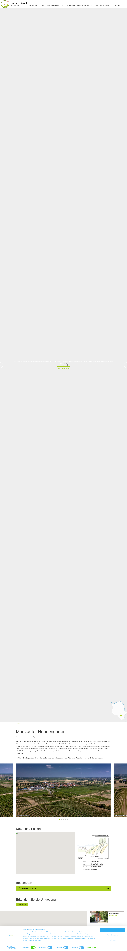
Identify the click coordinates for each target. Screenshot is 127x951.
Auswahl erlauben (112, 935)
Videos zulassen (63, 368)
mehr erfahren (107, 917)
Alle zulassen (113, 930)
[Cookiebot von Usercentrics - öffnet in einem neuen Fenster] (11, 947)
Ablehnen (113, 940)
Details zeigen (91, 947)
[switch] (50, 947)
